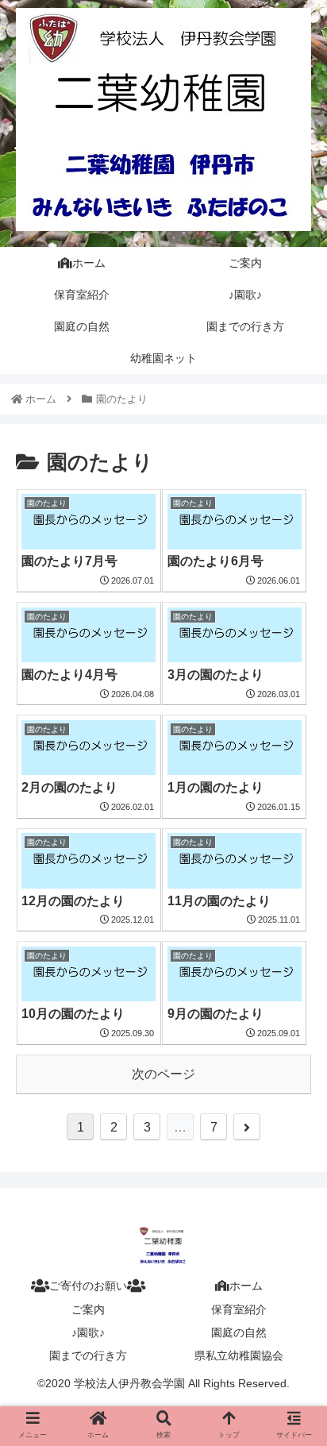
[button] (293, 1317)
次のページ (163, 1074)
